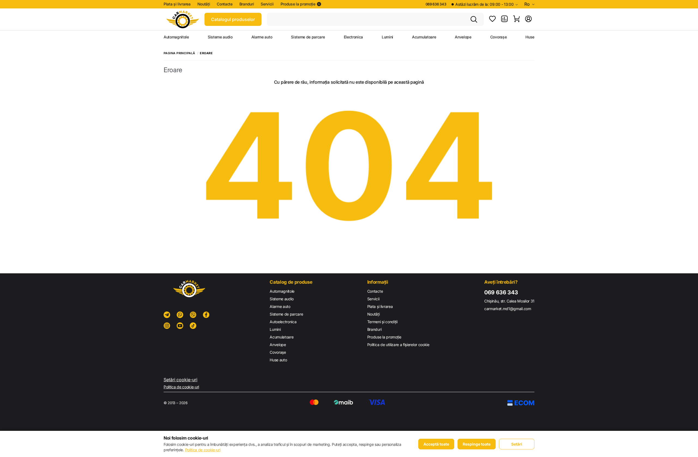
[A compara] (504, 19)
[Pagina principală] (182, 19)
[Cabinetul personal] (528, 19)
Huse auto (278, 360)
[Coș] (516, 19)
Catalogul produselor (233, 19)
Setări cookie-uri (180, 379)
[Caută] (474, 19)
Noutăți (203, 4)
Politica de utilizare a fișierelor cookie (398, 344)
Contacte (224, 4)
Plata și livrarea (177, 4)
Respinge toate (477, 444)
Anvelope (463, 37)
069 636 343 (436, 4)
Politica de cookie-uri (181, 387)
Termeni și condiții (382, 321)
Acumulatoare (424, 37)
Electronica (353, 37)
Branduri (246, 4)
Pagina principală (179, 53)
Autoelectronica (283, 321)
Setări (516, 444)
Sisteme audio (220, 37)
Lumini (387, 37)
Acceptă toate (436, 444)
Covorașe (498, 37)
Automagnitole (176, 37)
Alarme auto (261, 37)
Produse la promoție (298, 4)
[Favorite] (492, 19)
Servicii (267, 4)
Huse (529, 37)
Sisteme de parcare (308, 37)
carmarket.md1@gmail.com (507, 308)
